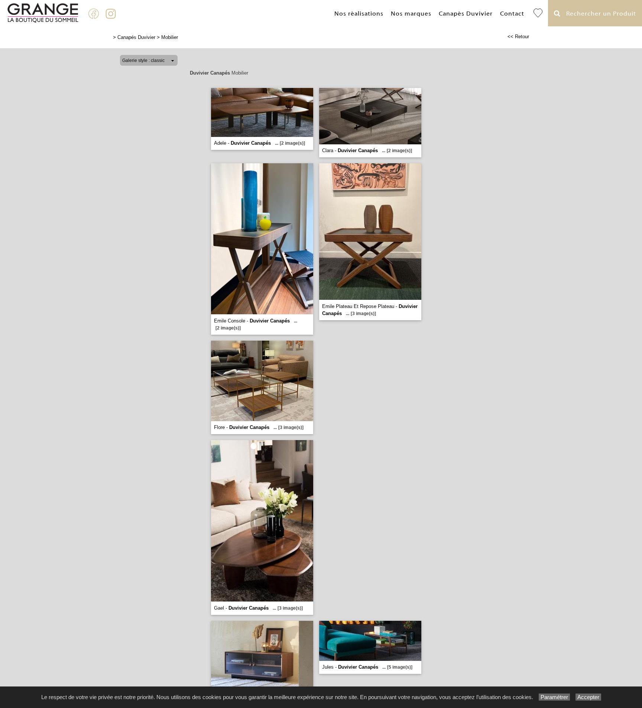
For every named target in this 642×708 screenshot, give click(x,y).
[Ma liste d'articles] (538, 13)
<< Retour (518, 36)
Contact (512, 13)
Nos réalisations (358, 13)
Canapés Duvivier (466, 13)
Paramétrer (554, 697)
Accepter (588, 697)
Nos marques (411, 13)
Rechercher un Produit (598, 13)
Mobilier (169, 37)
